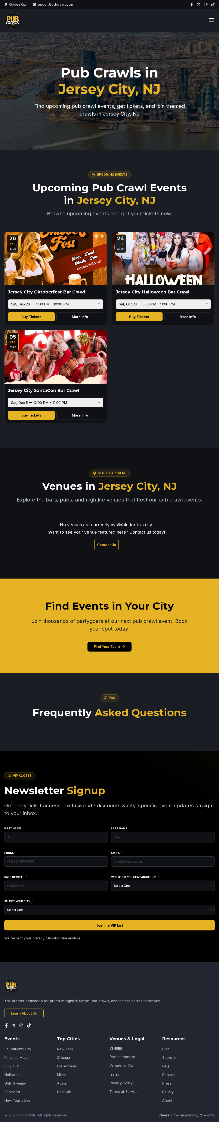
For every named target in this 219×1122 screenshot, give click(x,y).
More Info (80, 317)
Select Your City (18, 901)
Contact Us (106, 545)
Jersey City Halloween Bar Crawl (152, 292)
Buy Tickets (31, 317)
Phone (10, 852)
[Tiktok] (213, 4)
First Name (14, 828)
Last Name (120, 828)
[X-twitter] (199, 4)
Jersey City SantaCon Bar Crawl (43, 390)
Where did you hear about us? (135, 877)
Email (117, 852)
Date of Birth (15, 877)
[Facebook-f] (192, 4)
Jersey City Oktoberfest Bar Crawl (46, 292)
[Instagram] (206, 4)
